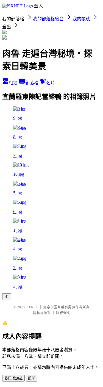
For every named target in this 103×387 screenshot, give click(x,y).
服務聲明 (63, 313)
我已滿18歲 (13, 378)
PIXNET (32, 307)
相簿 (14, 83)
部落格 (32, 83)
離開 (31, 378)
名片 (50, 83)
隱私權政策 (42, 313)
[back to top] (6, 296)
